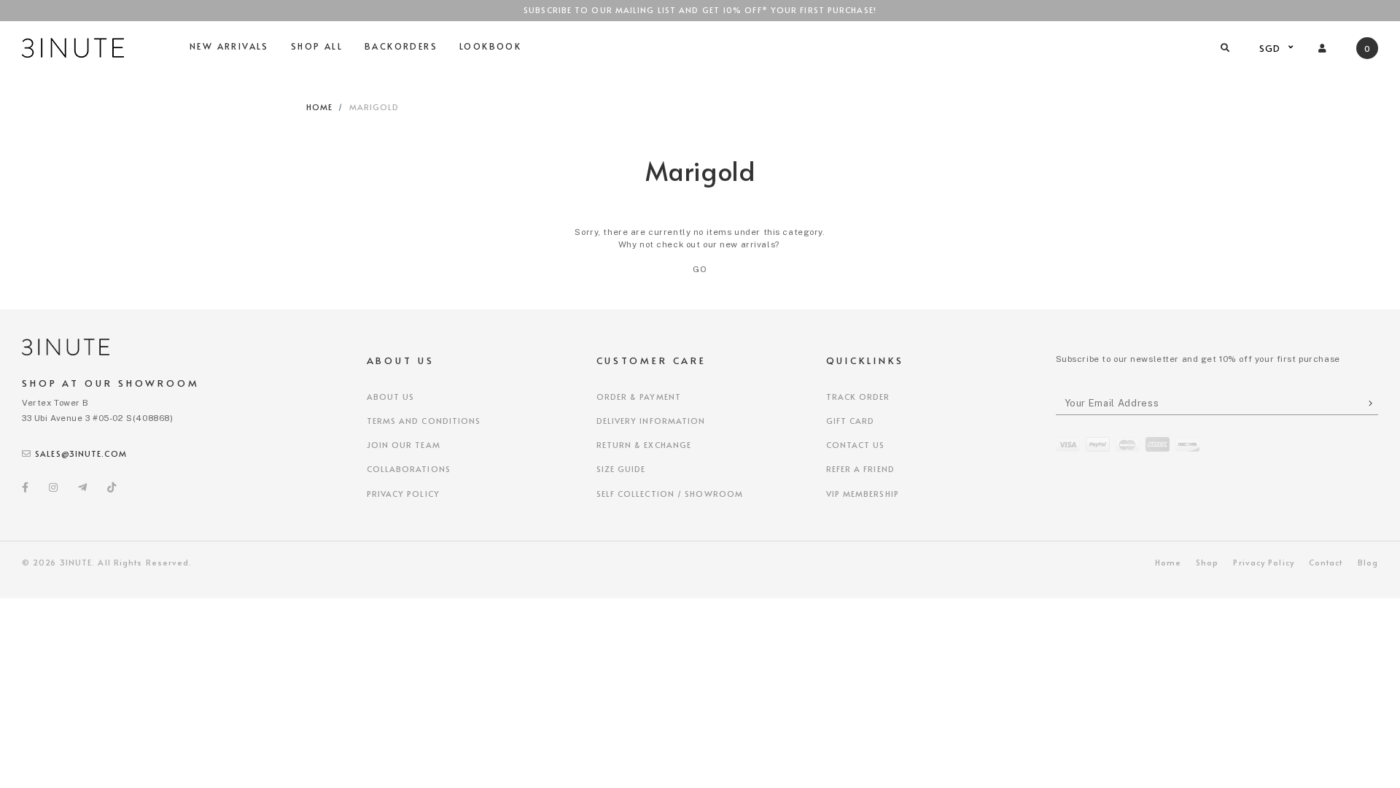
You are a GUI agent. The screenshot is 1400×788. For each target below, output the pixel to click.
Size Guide (621, 468)
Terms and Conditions (424, 420)
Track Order (858, 396)
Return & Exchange (644, 444)
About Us (391, 396)
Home (319, 106)
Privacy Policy (403, 493)
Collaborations (409, 468)
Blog (1368, 562)
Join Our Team (403, 444)
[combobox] (1274, 48)
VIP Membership (862, 493)
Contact (1326, 562)
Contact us (855, 444)
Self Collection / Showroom (670, 493)
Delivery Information (651, 420)
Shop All (317, 46)
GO (700, 269)
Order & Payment (639, 396)
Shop (1207, 562)
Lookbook (490, 46)
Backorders (401, 46)
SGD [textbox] (1270, 48)
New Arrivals (229, 46)
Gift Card (850, 420)
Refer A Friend (860, 468)
